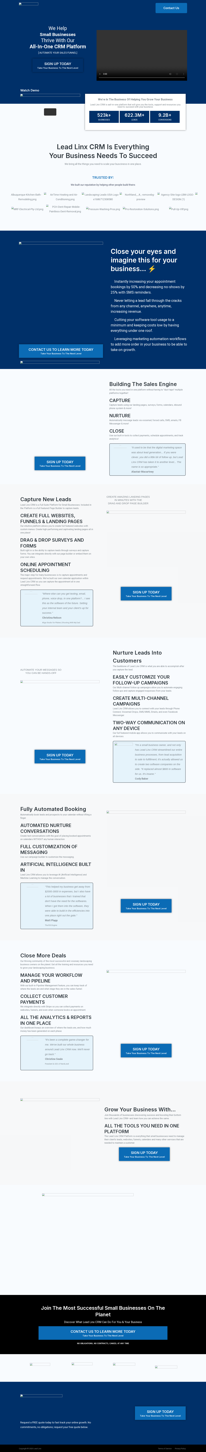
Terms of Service (165, 1449)
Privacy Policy (180, 1449)
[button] (171, 8)
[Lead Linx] (28, 7)
